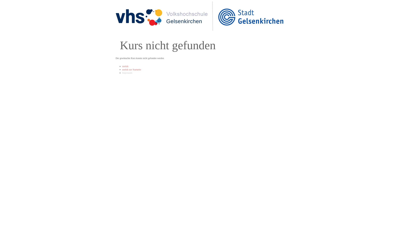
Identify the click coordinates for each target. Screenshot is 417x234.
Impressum (127, 73)
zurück (125, 66)
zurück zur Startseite (131, 69)
